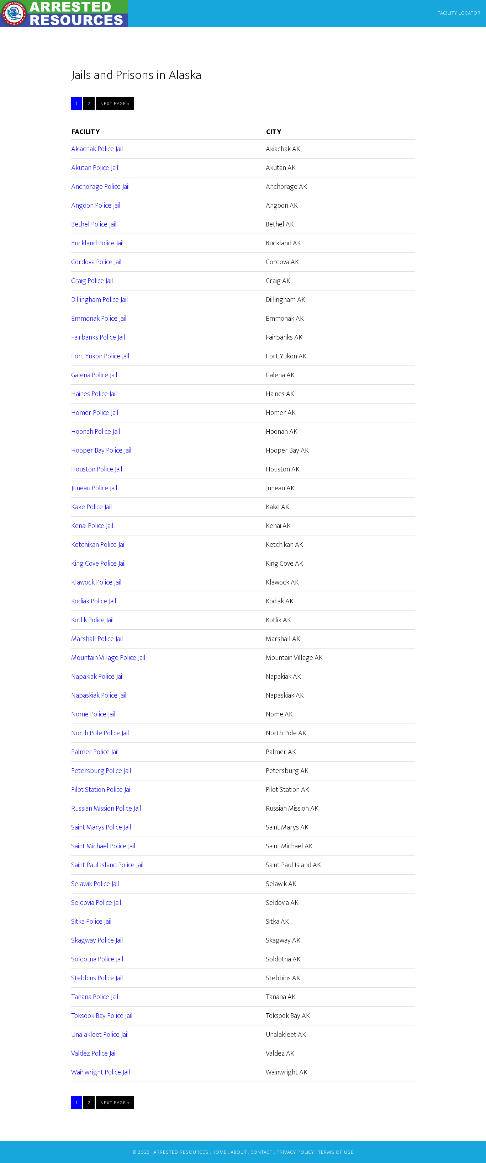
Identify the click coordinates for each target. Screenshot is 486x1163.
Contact (262, 1152)
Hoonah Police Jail (95, 432)
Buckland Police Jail (97, 243)
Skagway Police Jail (97, 940)
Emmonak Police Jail (99, 319)
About (239, 1152)
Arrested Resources (64, 13)
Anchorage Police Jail (100, 187)
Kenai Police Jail (92, 526)
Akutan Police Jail (94, 168)
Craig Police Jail (92, 281)
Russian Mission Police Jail (106, 808)
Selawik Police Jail (95, 884)
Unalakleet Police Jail (100, 1035)
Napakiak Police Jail (97, 677)
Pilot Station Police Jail (101, 790)
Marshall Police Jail (97, 639)
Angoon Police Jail (96, 205)
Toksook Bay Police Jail (102, 1016)
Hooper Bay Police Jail (101, 450)
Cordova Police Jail (96, 262)
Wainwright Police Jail (100, 1072)
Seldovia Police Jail (96, 903)
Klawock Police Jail (96, 582)
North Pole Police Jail (100, 733)
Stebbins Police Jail (97, 978)
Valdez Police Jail (94, 1053)
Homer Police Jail (94, 413)
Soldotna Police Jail (97, 959)
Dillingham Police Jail (99, 300)
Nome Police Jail (93, 714)
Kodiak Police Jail (93, 601)
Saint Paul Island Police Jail (107, 865)
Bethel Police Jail (94, 224)
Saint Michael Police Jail (103, 846)
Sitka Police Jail (91, 922)
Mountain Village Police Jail (108, 658)
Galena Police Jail (94, 375)
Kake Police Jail (91, 507)
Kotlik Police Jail (92, 620)
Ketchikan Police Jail (98, 545)
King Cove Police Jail (98, 564)
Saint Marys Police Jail (101, 827)
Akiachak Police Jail (97, 149)
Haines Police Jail (94, 394)
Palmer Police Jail (95, 752)
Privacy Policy (295, 1152)
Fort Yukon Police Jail (100, 356)
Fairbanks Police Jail (98, 337)
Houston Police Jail (96, 469)
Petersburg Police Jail (101, 771)
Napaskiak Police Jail (99, 695)
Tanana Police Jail (94, 997)
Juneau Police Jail (94, 488)
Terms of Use (336, 1152)
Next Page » (115, 104)
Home (219, 1152)
